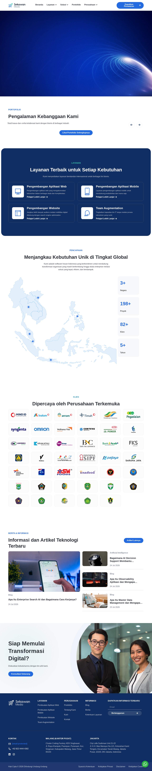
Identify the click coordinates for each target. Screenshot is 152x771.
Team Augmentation (109, 208)
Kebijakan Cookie (136, 767)
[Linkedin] (9, 754)
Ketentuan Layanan (93, 715)
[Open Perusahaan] (96, 5)
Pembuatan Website (46, 717)
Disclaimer (120, 767)
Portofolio (68, 705)
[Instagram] (14, 754)
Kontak (67, 719)
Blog (87, 705)
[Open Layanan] (56, 5)
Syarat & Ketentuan (86, 767)
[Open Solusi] (67, 5)
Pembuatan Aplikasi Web (48, 705)
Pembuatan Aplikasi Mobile (46, 711)
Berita (87, 710)
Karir (66, 715)
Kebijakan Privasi (105, 767)
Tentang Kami (70, 710)
